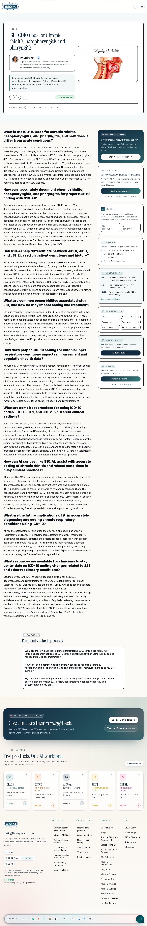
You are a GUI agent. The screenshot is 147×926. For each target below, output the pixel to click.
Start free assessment (119, 157)
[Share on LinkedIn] (78, 919)
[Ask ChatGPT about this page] (32, 919)
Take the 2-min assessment (121, 728)
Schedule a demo (119, 379)
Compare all (132, 763)
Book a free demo (119, 191)
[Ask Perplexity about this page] (44, 919)
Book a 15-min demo (122, 720)
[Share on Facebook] (84, 919)
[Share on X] (90, 919)
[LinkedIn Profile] (38, 58)
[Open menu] (142, 6)
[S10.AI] (10, 824)
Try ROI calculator (119, 353)
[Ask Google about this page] (50, 919)
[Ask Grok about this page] (55, 919)
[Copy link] (73, 919)
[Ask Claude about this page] (38, 919)
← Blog (13, 29)
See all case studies (109, 299)
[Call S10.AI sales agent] (135, 7)
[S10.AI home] (16, 6)
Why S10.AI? (59, 821)
